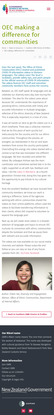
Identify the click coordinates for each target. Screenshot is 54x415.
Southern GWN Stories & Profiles (38, 48)
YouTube (25, 253)
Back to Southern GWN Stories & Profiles (27, 314)
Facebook (34, 253)
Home (4, 48)
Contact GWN (8, 368)
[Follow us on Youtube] (30, 411)
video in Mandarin (26, 172)
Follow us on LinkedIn (12, 372)
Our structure (8, 376)
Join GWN (6, 364)
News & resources (16, 48)
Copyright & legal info (13, 379)
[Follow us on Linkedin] (23, 411)
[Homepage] (19, 9)
